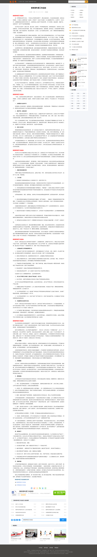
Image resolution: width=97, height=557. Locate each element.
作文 (78, 93)
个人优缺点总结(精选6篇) (77, 46)
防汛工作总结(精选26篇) (21, 506)
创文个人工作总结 (19, 504)
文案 (72, 105)
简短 (84, 108)
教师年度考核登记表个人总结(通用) (53, 509)
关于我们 (40, 547)
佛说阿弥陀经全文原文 (76, 27)
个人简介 (72, 12)
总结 (84, 100)
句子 (84, 95)
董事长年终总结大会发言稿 (51, 504)
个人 (72, 100)
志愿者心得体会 (75, 33)
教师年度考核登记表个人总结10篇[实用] (24, 509)
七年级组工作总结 (49, 515)
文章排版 (51, 547)
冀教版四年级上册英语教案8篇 (31, 538)
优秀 (78, 105)
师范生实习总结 (75, 49)
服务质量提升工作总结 (50, 506)
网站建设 (56, 547)
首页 (21, 1)
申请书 (81, 14)
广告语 (72, 14)
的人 (78, 98)
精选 (72, 93)
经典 (84, 105)
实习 (84, 103)
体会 (72, 108)
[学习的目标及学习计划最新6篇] (17, 533)
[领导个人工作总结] (73, 84)
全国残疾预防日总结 (20, 515)
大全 (78, 100)
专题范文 (72, 17)
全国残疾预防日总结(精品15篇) (52, 512)
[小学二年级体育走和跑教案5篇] (46, 533)
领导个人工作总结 (81, 82)
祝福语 (78, 108)
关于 (84, 98)
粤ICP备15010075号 (57, 553)
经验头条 (81, 17)
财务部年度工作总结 (32, 1)
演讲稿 (81, 12)
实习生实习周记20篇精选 (82, 77)
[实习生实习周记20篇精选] (73, 78)
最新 (72, 103)
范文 (23, 1)
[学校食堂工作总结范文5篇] (60, 533)
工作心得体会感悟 (75, 44)
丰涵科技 (66, 553)
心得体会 (81, 10)
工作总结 (26, 1)
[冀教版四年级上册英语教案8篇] (31, 533)
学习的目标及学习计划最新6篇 (17, 538)
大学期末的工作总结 (21, 485)
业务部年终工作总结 (21, 482)
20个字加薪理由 (75, 24)
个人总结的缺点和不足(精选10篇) (78, 30)
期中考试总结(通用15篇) (77, 38)
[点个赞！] (31, 488)
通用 (84, 93)
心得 (72, 95)
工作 (72, 98)
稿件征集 (46, 547)
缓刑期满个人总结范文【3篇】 (78, 41)
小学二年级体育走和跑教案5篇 (46, 538)
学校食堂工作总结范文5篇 (59, 538)
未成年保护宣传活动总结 (21, 512)
